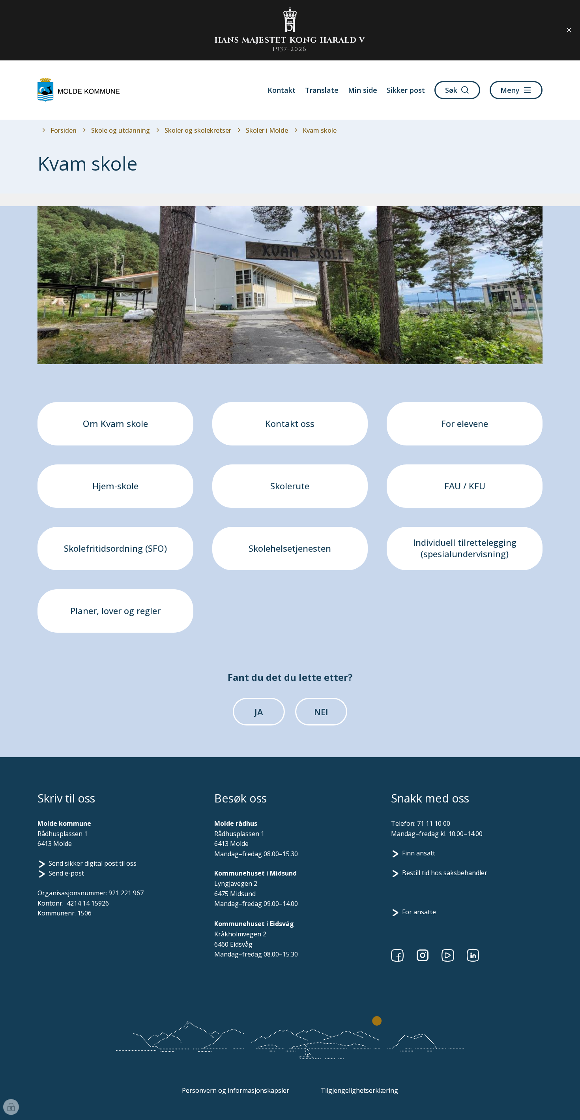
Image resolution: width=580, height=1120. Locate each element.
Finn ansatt (418, 853)
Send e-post (66, 873)
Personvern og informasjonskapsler (235, 1090)
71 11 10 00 (433, 823)
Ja (258, 712)
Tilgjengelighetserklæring (359, 1090)
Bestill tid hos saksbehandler (444, 872)
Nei (321, 712)
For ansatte (419, 912)
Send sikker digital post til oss (93, 863)
